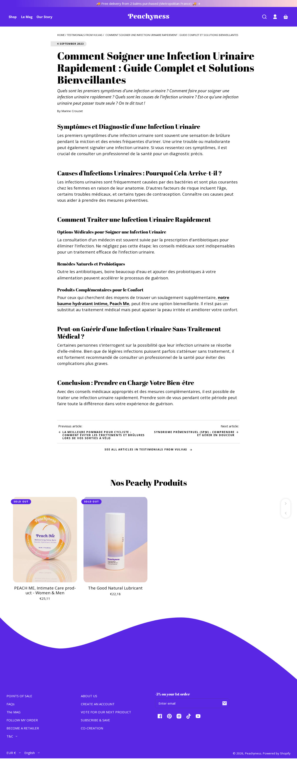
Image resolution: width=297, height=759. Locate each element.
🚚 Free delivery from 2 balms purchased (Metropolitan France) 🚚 (146, 3)
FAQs (11, 704)
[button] (264, 17)
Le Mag (26, 17)
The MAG (13, 712)
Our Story (44, 17)
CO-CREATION (92, 728)
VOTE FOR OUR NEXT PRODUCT (106, 712)
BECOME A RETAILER (23, 728)
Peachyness (253, 753)
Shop (13, 17)
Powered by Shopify (276, 753)
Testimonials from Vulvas (84, 35)
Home (61, 35)
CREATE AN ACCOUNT (98, 704)
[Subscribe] (224, 703)
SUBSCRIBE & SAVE (95, 720)
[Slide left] (285, 513)
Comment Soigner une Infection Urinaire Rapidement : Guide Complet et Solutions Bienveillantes (171, 35)
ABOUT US (89, 696)
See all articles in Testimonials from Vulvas (146, 449)
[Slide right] (285, 503)
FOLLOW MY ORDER (22, 720)
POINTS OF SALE (19, 696)
